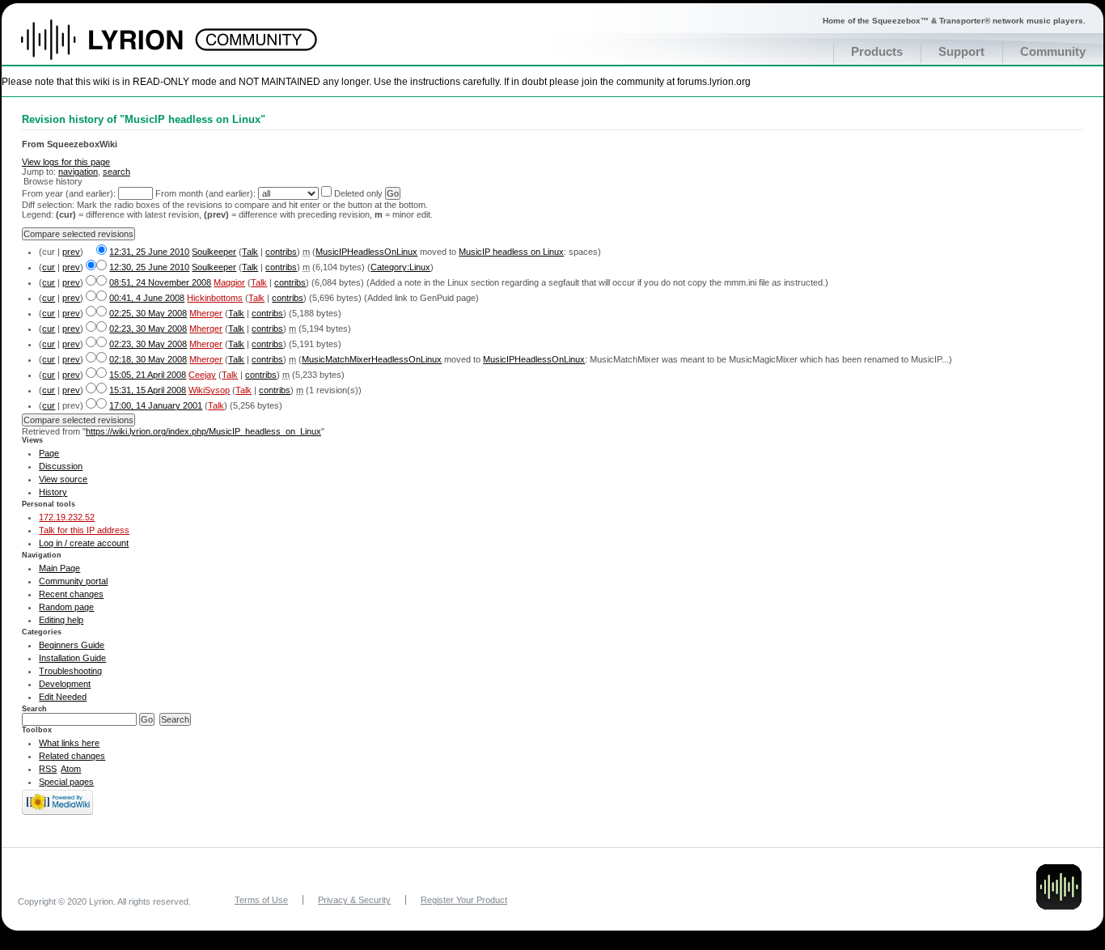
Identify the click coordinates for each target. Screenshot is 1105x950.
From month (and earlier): (205, 193)
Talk (250, 252)
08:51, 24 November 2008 (160, 282)
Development (65, 684)
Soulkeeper (214, 252)
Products (877, 51)
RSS (48, 769)
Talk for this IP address (84, 530)
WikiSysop (209, 390)
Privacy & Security (354, 900)
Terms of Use (261, 900)
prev (71, 252)
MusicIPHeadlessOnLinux (366, 252)
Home (119, 47)
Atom (71, 769)
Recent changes (71, 594)
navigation (78, 171)
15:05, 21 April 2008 (147, 375)
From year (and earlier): (69, 193)
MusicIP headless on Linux (511, 252)
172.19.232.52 (67, 517)
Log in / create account (84, 543)
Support (961, 51)
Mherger (205, 313)
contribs (281, 252)
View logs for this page (66, 162)
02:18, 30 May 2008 (148, 359)
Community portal (73, 581)
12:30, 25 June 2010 (149, 267)
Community (1053, 51)
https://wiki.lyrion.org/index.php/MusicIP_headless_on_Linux (203, 431)
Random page (66, 607)
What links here (69, 743)
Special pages (66, 782)
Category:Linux (400, 267)
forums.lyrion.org (714, 81)
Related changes (72, 756)
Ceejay (202, 375)
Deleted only (358, 193)
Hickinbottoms (215, 298)
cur (48, 267)
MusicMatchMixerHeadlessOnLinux (372, 359)
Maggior (229, 282)
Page (49, 453)
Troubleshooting (70, 671)
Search (34, 709)
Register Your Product (464, 900)
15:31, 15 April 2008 (147, 390)
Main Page (59, 568)
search (116, 171)
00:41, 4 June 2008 (146, 298)
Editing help (61, 620)
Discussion (61, 466)
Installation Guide (72, 658)
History (53, 492)
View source (63, 479)
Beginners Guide (71, 645)
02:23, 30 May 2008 (148, 328)
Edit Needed (63, 697)
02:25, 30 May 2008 (148, 313)
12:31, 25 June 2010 (149, 252)
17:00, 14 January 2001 (155, 405)
